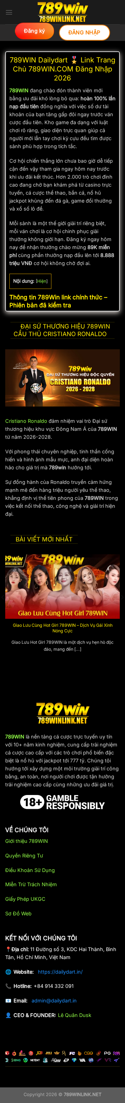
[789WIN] (62, 12)
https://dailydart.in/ (60, 972)
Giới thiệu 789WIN (26, 841)
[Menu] (9, 12)
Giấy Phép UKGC (25, 899)
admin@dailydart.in (54, 1000)
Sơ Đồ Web (18, 913)
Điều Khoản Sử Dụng (30, 870)
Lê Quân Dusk (74, 1015)
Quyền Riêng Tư (24, 855)
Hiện (41, 281)
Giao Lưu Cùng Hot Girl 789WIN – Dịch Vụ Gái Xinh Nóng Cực (62, 628)
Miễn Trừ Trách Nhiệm (31, 884)
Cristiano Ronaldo (26, 421)
